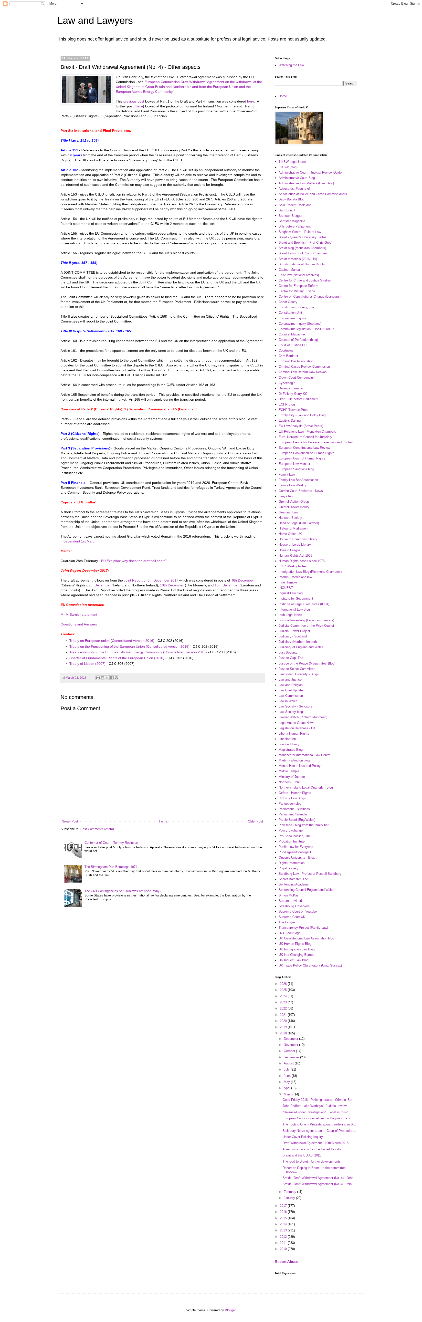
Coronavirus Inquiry (292, 318)
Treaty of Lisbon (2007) (87, 664)
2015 (284, 1218)
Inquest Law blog (291, 593)
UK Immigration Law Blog (297, 949)
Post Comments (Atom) (97, 829)
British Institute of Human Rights (302, 264)
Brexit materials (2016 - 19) (298, 259)
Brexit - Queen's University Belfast (303, 237)
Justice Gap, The (291, 658)
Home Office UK (290, 534)
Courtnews (286, 350)
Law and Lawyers (95, 20)
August (289, 1063)
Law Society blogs (292, 712)
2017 (284, 1205)
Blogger (230, 1310)
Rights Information (292, 863)
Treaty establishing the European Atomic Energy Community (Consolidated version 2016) (138, 652)
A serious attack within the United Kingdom (313, 1149)
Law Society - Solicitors (295, 706)
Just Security (288, 652)
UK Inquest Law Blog (293, 960)
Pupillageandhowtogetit (295, 852)
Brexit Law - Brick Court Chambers (303, 253)
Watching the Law (291, 65)
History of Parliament (293, 528)
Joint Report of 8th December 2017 (151, 580)
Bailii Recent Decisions (295, 205)
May (287, 1082)
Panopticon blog (290, 803)
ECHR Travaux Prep (293, 410)
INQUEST (286, 588)
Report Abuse (286, 1262)
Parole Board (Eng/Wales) (297, 820)
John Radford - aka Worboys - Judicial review (315, 1106)
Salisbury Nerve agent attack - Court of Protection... (319, 1131)
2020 (284, 1021)
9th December (243, 580)
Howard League (289, 550)
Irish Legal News (290, 615)
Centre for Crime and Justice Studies (305, 280)
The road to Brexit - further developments (312, 1161)
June (288, 1076)
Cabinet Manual (290, 269)
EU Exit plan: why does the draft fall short (133, 561)
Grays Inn (286, 496)
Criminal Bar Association (296, 361)
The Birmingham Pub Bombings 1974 (110, 867)
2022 (284, 1008)
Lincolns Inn (287, 739)
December (291, 1039)
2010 (284, 1249)
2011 (284, 1243)
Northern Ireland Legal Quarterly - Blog (306, 787)
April (287, 1088)
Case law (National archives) (299, 275)
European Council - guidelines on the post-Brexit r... (319, 1118)
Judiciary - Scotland (293, 636)
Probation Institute (292, 841)
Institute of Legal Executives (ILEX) (304, 604)
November (291, 1045)
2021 (284, 1015)
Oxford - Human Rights (295, 793)
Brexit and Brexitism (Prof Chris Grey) (305, 242)
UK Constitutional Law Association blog (306, 938)
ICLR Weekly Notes (292, 566)
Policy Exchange (291, 830)
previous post (133, 101)
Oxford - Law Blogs (292, 798)
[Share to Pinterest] (116, 677)
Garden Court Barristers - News (301, 491)
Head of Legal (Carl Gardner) (299, 523)
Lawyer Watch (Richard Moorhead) (303, 717)
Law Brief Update (291, 690)
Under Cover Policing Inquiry (303, 1137)
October (290, 1051)
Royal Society (288, 868)
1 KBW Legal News (292, 162)
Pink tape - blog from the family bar (303, 825)
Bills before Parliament (295, 226)
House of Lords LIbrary (295, 544)
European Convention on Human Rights (306, 453)
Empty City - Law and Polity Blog (302, 415)
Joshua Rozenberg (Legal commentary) (306, 620)
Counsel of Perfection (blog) (298, 340)
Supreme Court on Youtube (298, 911)
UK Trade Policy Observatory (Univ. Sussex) (310, 965)
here (250, 101)
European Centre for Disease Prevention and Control (316, 442)
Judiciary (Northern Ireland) (298, 642)
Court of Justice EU (292, 345)
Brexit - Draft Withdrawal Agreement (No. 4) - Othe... (319, 1178)
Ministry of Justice (292, 777)
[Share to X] (107, 677)
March (289, 1094)
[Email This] (97, 677)
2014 (284, 1224)
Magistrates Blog (291, 749)
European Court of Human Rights (302, 458)
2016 (284, 1212)
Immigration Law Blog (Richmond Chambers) (310, 571)
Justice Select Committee (297, 669)
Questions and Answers (79, 624)
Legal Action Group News (296, 723)
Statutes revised (290, 901)
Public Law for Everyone (296, 847)
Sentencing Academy (294, 884)
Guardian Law (288, 512)
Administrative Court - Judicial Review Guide (310, 172)
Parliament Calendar (293, 814)
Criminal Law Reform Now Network (303, 372)
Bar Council (287, 210)
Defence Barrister (291, 388)
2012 (284, 1237)
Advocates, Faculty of (294, 188)
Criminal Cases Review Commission (304, 366)
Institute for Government (296, 598)
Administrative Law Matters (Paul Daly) (306, 183)
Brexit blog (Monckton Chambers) (302, 248)
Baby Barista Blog (291, 199)
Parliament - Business (294, 809)
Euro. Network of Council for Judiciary (305, 437)
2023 (284, 1002)
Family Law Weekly (292, 485)
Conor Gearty (288, 302)
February (290, 1192)
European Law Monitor (294, 464)
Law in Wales (288, 701)
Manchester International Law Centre (304, 755)
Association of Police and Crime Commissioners (313, 194)
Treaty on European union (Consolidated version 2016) (111, 641)
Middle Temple (289, 771)
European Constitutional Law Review (304, 447)
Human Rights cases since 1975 (302, 561)
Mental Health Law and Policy (300, 766)
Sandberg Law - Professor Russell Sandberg (310, 873)
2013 (284, 1230)
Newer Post (70, 821)
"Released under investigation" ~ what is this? (315, 1112)
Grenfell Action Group (294, 501)
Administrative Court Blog (297, 178)
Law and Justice (290, 679)
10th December (172, 585)
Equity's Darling (290, 420)
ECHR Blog (287, 404)
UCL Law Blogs (289, 933)
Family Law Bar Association (298, 480)
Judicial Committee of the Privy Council (307, 625)
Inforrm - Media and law (295, 577)
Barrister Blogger (290, 216)
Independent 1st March (78, 541)
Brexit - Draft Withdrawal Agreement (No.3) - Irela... (319, 1184)
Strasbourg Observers (294, 906)
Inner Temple (288, 582)
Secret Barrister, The (293, 879)
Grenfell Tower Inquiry (294, 507)
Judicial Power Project (294, 631)
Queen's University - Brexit (297, 857)
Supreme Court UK (292, 917)
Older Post (255, 821)
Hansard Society (290, 518)
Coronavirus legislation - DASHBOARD (306, 329)
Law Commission (291, 695)
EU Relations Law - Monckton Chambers (307, 431)
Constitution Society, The (296, 307)
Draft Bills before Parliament (298, 399)
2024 (284, 996)
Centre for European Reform (298, 286)
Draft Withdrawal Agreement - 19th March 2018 (315, 1143)
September (292, 1057)
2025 (284, 990)
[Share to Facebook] (111, 677)
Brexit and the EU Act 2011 (302, 1155)
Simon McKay (289, 895)
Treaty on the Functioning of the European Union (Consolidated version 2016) (129, 646)
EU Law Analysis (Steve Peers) (301, 426)
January (290, 1198)
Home (163, 821)
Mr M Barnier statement (79, 614)
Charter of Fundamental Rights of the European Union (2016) (116, 658)
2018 (284, 1033)
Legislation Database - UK (297, 728)
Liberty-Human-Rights (294, 733)
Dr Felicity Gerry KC (293, 394)
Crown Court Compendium (297, 377)
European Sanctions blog (296, 469)
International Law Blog (294, 609)
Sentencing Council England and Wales (306, 890)
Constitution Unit (290, 312)
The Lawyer (287, 922)
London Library (289, 744)
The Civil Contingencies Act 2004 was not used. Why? (122, 891)
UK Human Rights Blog (295, 944)
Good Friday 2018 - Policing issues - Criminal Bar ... (319, 1100)
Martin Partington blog (294, 760)
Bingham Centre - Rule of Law (300, 232)
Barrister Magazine (292, 221)
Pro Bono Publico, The (295, 836)
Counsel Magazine (292, 334)
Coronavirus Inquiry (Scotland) (300, 323)
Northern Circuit (290, 782)
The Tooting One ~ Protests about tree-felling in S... (319, 1124)
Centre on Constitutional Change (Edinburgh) (310, 296)
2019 (284, 1027)
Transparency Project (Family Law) (303, 927)
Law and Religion (291, 685)
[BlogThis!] (102, 677)
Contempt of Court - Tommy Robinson (111, 842)
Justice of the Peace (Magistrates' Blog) (307, 663)
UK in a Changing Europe (296, 955)
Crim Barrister (288, 356)
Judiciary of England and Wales (301, 647)
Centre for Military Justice (297, 291)
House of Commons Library (298, 539)
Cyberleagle (287, 383)
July (287, 1069)
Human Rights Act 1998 (295, 555)
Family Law (287, 474)
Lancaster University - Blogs (299, 674)
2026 (284, 984)
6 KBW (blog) (288, 167)
